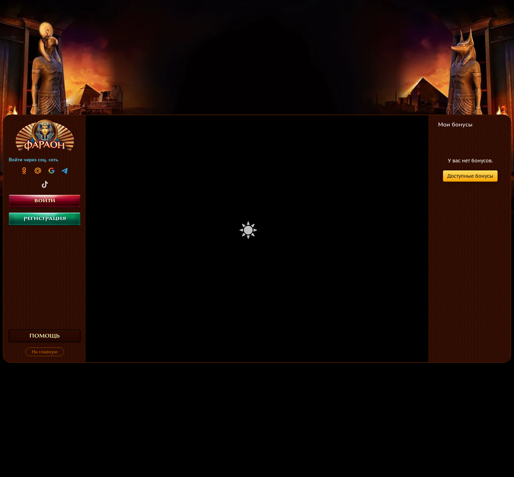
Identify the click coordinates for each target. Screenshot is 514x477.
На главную (45, 351)
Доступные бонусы (470, 176)
